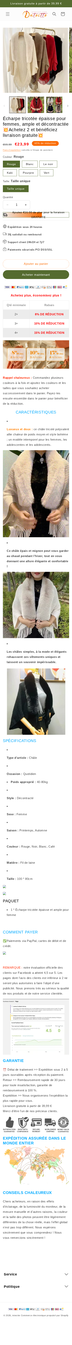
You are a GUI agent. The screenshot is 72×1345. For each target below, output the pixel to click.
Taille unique (16, 188)
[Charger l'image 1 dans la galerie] (17, 105)
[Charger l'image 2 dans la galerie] (36, 105)
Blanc (30, 164)
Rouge (11, 164)
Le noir (48, 164)
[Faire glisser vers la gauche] (4, 106)
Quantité (8, 197)
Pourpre (28, 172)
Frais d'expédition (12, 150)
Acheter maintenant (36, 274)
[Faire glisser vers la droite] (68, 106)
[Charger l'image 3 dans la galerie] (54, 105)
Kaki (10, 172)
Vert (46, 172)
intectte (16, 1315)
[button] (7, 14)
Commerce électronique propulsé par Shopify (45, 1315)
